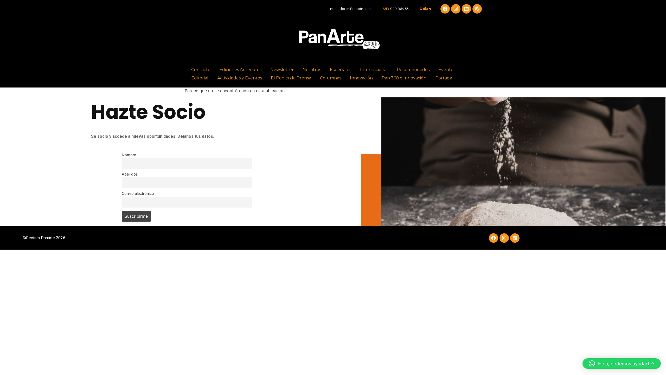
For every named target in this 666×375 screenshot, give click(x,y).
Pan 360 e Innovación (404, 78)
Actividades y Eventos (239, 78)
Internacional (374, 69)
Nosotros (312, 69)
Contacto (200, 69)
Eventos (446, 69)
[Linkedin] (466, 9)
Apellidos (130, 174)
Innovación (361, 78)
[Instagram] (455, 9)
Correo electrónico (138, 193)
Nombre (129, 155)
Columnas (330, 78)
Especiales (340, 69)
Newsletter (282, 69)
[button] (621, 363)
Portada (443, 78)
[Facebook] (445, 9)
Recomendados (413, 69)
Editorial (199, 78)
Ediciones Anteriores (240, 69)
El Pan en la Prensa (291, 78)
